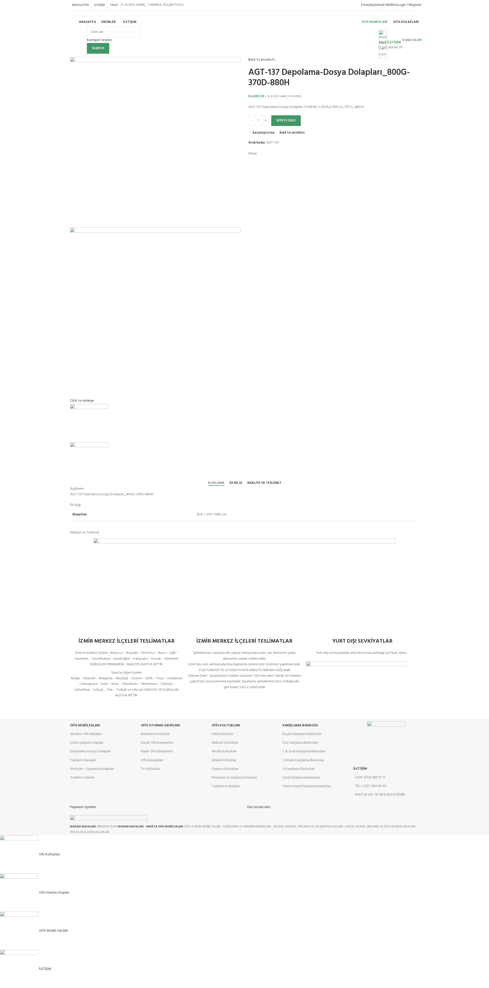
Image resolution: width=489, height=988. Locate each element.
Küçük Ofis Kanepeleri (157, 743)
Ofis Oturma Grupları (160, 725)
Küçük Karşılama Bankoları (301, 734)
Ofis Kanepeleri (152, 760)
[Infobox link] (244, 23)
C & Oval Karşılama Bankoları (303, 751)
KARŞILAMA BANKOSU (300, 725)
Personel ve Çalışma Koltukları (234, 778)
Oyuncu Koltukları (225, 769)
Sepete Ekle (286, 120)
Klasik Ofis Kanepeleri (157, 751)
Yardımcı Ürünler (82, 778)
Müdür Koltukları (224, 760)
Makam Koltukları (225, 743)
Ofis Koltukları (226, 725)
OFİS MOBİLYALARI (85, 725)
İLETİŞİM (360, 769)
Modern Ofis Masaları (86, 734)
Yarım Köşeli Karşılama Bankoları (306, 786)
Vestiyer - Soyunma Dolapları (92, 769)
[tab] (216, 483)
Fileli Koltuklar (222, 734)
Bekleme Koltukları (155, 734)
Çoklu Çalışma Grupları (86, 743)
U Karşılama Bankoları (298, 769)
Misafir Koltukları (224, 751)
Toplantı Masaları (83, 760)
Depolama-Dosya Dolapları (90, 751)
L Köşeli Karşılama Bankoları (303, 760)
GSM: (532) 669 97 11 (370, 777)
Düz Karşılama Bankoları (300, 743)
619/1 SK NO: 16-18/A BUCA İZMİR (380, 795)
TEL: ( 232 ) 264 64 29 (370, 786)
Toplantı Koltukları (226, 786)
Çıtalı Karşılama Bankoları (301, 778)
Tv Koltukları (150, 769)
